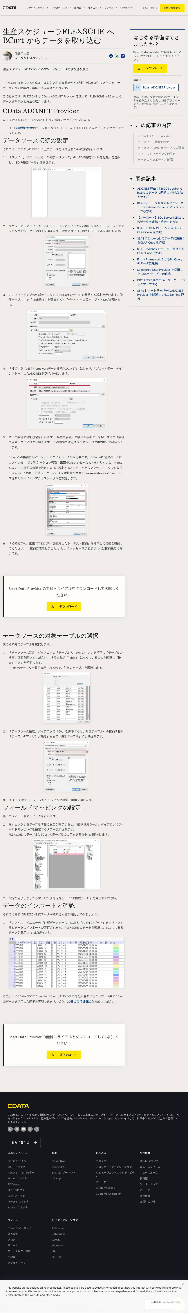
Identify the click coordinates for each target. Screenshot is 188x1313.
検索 (152, 8)
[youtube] (23, 1129)
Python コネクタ (17, 1178)
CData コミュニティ (19, 1228)
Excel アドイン (16, 1196)
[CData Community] (36, 1129)
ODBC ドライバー (18, 1161)
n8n (54, 1251)
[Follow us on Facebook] (111, 56)
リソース (13, 1245)
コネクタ (101, 1161)
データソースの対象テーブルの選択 (161, 148)
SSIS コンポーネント (63, 1172)
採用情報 (145, 1196)
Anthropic (58, 1228)
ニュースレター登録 (19, 1251)
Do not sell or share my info (165, 1302)
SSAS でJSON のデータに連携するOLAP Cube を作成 (159, 230)
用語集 (11, 1257)
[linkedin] (10, 1129)
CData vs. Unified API (108, 1193)
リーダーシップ (149, 1184)
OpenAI (56, 1257)
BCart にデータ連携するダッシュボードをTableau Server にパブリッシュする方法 (160, 207)
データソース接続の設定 (154, 142)
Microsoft (57, 1245)
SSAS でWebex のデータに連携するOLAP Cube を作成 (160, 251)
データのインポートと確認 (155, 160)
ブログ (11, 1239)
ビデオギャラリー (18, 1263)
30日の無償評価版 (21, 128)
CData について (149, 1161)
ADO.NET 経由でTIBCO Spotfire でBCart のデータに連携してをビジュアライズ (160, 193)
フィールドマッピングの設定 (157, 154)
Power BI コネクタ (18, 1201)
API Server (14, 1184)
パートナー (102, 1182)
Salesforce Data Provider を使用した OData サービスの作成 (160, 272)
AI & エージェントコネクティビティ (115, 1174)
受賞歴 (144, 1178)
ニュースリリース (150, 1167)
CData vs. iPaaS (105, 1187)
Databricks (58, 1234)
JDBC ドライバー (18, 1167)
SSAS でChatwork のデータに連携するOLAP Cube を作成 (161, 240)
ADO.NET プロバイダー (21, 1172)
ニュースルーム (149, 1172)
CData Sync (59, 1161)
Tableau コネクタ (18, 1207)
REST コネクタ (16, 1190)
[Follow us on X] (117, 56)
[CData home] (12, 8)
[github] (30, 1129)
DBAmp (56, 1178)
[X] (16, 1129)
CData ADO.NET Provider (154, 136)
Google (56, 1239)
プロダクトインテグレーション (114, 1167)
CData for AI (126, 7)
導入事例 (13, 1234)
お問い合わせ (171, 7)
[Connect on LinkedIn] (123, 56)
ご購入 (145, 8)
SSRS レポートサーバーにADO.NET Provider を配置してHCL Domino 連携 (160, 295)
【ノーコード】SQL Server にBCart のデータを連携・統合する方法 (160, 220)
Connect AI (58, 1167)
